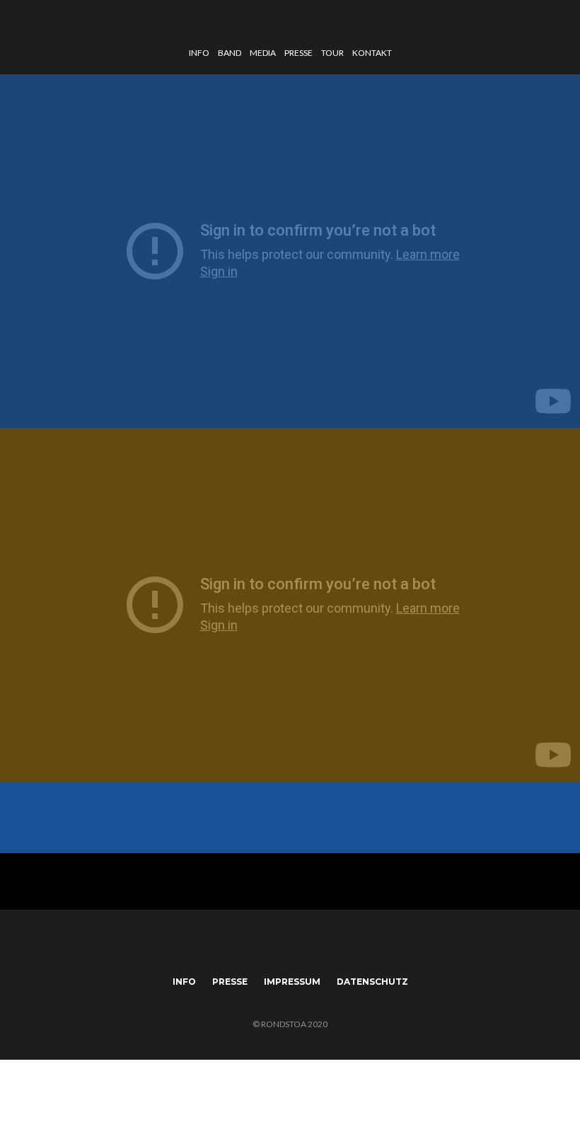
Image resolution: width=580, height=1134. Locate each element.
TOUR (332, 52)
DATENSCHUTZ (372, 981)
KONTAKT (372, 52)
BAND (229, 52)
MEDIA (263, 52)
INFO (199, 52)
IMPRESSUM (292, 981)
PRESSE (298, 52)
